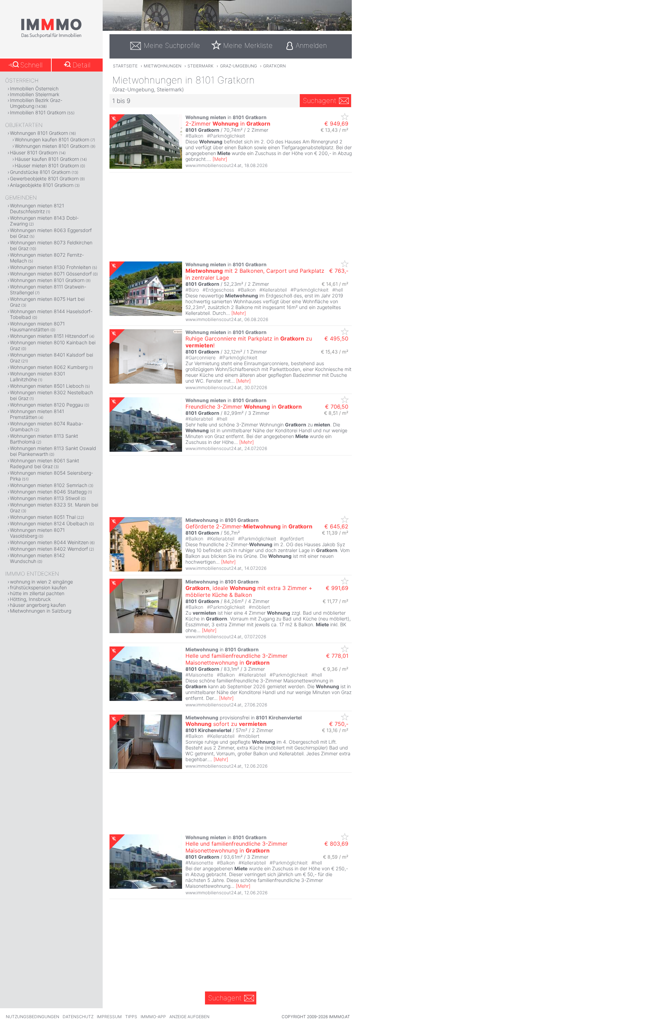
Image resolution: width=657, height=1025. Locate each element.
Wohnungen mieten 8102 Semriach (48, 485)
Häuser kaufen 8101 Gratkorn (47, 159)
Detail (81, 65)
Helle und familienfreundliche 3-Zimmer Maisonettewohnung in (236, 659)
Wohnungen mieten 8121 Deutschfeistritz (37, 208)
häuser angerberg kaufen (38, 605)
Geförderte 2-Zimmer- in (248, 526)
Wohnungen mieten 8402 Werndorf (49, 549)
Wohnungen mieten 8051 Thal (43, 517)
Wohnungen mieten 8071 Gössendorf (51, 274)
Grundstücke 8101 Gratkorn (40, 172)
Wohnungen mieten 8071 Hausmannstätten (37, 326)
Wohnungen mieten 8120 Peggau (46, 405)
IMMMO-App (153, 1016)
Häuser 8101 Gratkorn (34, 152)
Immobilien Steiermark (34, 94)
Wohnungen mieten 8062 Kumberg (49, 367)
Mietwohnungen (162, 65)
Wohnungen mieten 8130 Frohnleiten (50, 267)
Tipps (131, 1016)
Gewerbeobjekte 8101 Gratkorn (44, 178)
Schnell (31, 65)
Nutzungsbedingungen (32, 1016)
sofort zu (226, 723)
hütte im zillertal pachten (37, 593)
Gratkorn (274, 65)
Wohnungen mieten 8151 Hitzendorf (49, 336)
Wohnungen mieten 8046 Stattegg (48, 492)
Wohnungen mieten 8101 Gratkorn (52, 146)
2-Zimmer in (227, 123)
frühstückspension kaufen (38, 587)
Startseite (125, 65)
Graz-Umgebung (238, 65)
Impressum (109, 1016)
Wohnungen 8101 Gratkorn (39, 133)
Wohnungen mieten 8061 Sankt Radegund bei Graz (44, 463)
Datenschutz (78, 1016)
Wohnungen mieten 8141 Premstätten (37, 414)
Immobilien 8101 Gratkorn (38, 112)
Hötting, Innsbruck (30, 599)
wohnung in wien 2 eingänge (41, 582)
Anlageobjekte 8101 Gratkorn (42, 185)
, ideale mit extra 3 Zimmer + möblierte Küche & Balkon (248, 591)
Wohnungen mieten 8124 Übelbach (49, 523)
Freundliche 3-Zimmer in (243, 406)
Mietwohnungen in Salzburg (40, 611)
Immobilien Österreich (34, 88)
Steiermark (201, 65)
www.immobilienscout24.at (213, 165)
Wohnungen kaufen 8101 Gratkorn (52, 139)
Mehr (220, 159)
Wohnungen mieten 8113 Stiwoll (45, 498)
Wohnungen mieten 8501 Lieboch (47, 386)
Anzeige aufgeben (189, 1016)
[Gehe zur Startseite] (51, 37)
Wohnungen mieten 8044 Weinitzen (49, 542)
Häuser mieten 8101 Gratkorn (47, 165)
